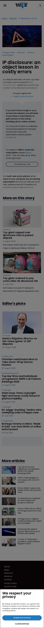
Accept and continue (22, 618)
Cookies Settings (22, 624)
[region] (22, 608)
